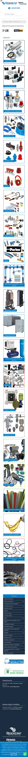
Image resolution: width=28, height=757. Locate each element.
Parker (5, 618)
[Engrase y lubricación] (14, 575)
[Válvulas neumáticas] (14, 76)
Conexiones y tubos (8, 606)
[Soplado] (14, 176)
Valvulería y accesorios (9, 640)
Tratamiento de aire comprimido (11, 603)
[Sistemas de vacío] (14, 151)
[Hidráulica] (14, 375)
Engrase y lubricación (8, 653)
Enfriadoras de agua (8, 626)
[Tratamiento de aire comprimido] (14, 101)
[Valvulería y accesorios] (14, 450)
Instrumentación (7, 642)
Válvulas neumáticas (8, 601)
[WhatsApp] (25, 754)
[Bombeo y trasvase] (14, 400)
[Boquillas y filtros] (14, 425)
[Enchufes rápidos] (14, 226)
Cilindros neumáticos (8, 599)
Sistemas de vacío (8, 608)
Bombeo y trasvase (8, 635)
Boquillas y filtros (7, 637)
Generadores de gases (9, 624)
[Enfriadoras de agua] (14, 325)
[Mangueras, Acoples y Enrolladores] (14, 500)
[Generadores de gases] (14, 301)
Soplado (6, 611)
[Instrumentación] (14, 475)
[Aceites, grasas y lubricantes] (14, 525)
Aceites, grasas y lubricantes (10, 647)
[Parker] (14, 251)
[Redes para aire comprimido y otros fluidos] (14, 276)
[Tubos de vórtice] (14, 201)
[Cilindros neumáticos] (14, 51)
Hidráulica (6, 632)
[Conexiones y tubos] (14, 126)
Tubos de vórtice (7, 613)
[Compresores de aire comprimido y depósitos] (14, 350)
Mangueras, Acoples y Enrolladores (11, 644)
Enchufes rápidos (8, 615)
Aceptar (14, 754)
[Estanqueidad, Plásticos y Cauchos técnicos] (14, 550)
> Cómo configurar (22, 754)
